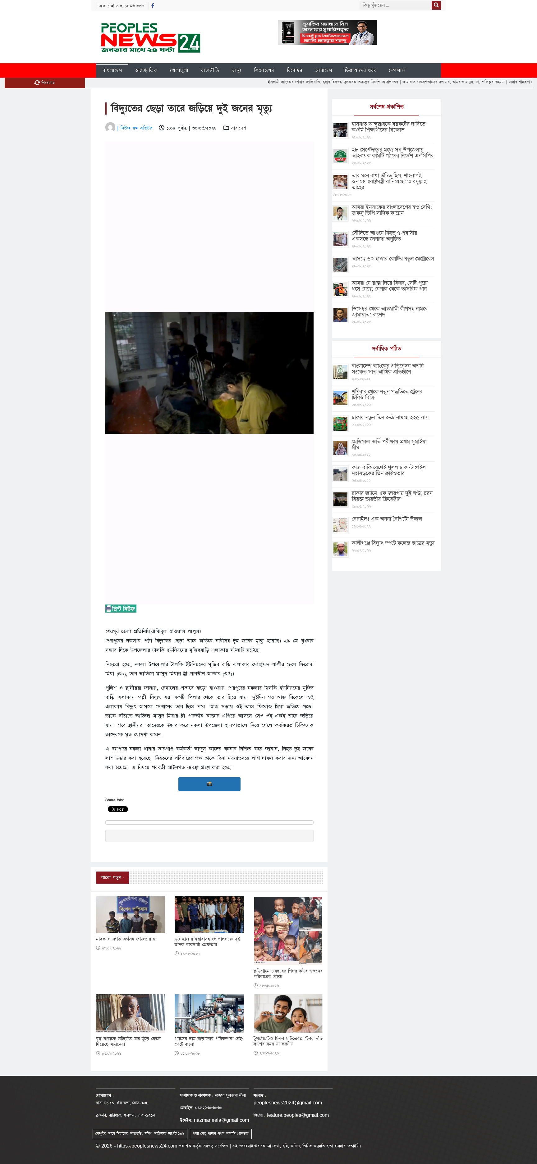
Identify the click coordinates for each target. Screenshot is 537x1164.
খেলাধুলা (179, 70)
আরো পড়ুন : (112, 877)
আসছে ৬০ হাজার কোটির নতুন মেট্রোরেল (393, 258)
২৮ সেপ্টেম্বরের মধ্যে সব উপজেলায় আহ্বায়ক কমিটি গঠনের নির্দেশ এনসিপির (393, 152)
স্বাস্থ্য (236, 70)
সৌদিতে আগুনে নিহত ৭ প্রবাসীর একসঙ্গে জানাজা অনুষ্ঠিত (384, 235)
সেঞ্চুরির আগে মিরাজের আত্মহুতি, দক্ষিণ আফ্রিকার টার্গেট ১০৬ (139, 1133)
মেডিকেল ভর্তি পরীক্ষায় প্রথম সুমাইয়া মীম (389, 444)
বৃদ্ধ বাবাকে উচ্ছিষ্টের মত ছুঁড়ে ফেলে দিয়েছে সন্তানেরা (128, 1041)
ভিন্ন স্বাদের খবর (361, 70)
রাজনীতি (210, 70)
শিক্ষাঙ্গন (264, 70)
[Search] (436, 5)
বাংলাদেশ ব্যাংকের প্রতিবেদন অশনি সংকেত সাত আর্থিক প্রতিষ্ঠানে (388, 368)
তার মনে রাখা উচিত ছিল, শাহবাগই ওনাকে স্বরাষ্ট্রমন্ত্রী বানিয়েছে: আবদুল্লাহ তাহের (389, 181)
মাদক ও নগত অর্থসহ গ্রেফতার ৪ (126, 939)
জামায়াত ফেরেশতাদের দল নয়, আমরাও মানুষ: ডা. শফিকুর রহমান (423, 82)
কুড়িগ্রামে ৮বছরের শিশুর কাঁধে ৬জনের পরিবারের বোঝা (288, 974)
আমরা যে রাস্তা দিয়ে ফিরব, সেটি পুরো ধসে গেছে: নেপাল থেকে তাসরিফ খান (390, 285)
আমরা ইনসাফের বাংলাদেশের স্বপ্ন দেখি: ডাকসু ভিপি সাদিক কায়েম (392, 210)
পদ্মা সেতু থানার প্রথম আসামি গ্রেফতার (221, 1133)
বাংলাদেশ (112, 70)
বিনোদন (295, 70)
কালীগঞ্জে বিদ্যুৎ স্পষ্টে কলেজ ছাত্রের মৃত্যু (393, 543)
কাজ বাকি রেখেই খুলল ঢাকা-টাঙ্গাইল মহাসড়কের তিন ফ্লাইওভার (389, 470)
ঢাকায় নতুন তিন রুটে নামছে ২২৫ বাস (390, 417)
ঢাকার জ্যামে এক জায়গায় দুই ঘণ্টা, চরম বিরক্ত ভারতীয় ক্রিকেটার (392, 496)
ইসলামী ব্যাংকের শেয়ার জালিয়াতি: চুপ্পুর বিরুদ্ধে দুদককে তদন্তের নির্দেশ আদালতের (302, 82)
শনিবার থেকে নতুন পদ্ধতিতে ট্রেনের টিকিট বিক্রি (387, 394)
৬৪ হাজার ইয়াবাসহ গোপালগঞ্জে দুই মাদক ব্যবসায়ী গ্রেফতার (207, 942)
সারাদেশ (323, 70)
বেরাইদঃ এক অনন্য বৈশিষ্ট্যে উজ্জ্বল (387, 519)
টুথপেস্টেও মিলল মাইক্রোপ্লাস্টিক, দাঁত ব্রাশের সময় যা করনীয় (288, 1041)
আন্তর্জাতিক (146, 70)
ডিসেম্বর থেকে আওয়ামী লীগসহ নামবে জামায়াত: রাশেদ (390, 311)
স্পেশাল (397, 70)
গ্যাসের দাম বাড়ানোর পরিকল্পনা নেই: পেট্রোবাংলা (209, 1041)
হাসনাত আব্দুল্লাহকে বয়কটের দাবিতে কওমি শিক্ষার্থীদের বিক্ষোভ (388, 127)
